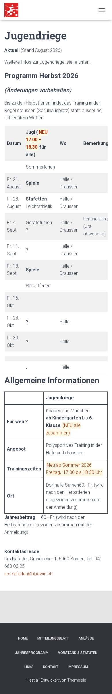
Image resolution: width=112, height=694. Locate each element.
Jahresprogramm (32, 653)
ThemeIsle (76, 680)
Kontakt (50, 667)
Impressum (78, 667)
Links (29, 667)
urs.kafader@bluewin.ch (28, 573)
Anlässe (86, 638)
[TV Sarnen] (13, 10)
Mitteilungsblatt (53, 638)
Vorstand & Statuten (77, 653)
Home (23, 638)
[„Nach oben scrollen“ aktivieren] (100, 682)
